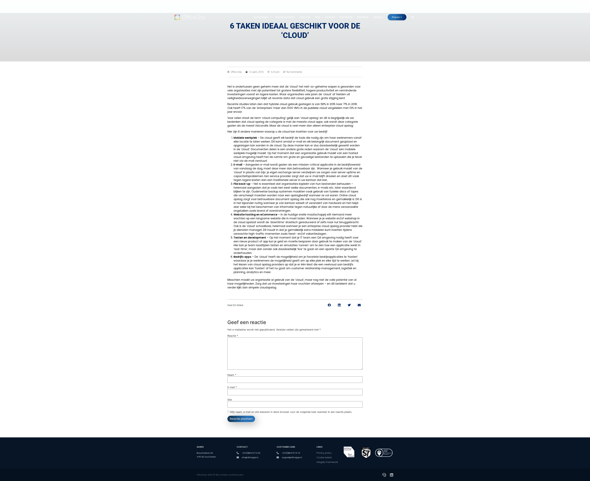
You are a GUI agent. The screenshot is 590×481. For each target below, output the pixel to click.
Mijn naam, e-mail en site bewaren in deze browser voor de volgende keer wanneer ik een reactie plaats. (291, 412)
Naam (231, 375)
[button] (329, 305)
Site (229, 399)
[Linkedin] (391, 475)
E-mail (232, 387)
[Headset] (384, 475)
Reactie (232, 335)
